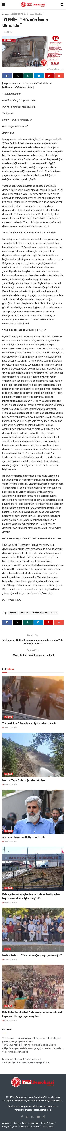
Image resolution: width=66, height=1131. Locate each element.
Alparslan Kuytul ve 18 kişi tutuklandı (23, 837)
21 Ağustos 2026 (10, 903)
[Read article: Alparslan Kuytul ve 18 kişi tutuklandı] (33, 812)
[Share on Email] (59, 75)
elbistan (24, 613)
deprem (13, 613)
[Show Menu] (3, 4)
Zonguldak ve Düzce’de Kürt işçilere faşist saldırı (29, 723)
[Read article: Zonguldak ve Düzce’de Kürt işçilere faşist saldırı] (33, 698)
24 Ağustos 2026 (10, 728)
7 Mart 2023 (7, 32)
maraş (54, 613)
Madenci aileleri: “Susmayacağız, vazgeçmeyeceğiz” (32, 955)
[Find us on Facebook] (22, 1117)
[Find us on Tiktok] (44, 1117)
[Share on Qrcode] (49, 75)
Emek (7, 949)
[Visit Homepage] (33, 5)
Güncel (8, 717)
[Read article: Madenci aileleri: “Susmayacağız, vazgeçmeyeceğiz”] (33, 930)
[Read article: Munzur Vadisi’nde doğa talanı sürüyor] (33, 755)
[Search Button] (62, 4)
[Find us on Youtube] (38, 1117)
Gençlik (5, 1126)
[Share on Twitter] (18, 75)
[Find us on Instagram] (32, 1117)
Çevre (14, 1126)
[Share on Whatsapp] (28, 75)
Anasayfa (6, 14)
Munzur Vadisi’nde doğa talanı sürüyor (24, 780)
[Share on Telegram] (39, 75)
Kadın (51, 1123)
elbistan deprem (39, 613)
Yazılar (36, 1126)
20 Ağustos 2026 (10, 959)
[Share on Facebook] (7, 75)
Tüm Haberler (48, 1126)
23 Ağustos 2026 (10, 785)
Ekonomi (34, 1123)
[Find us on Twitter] (27, 1117)
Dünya (8, 1006)
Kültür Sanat (24, 1126)
